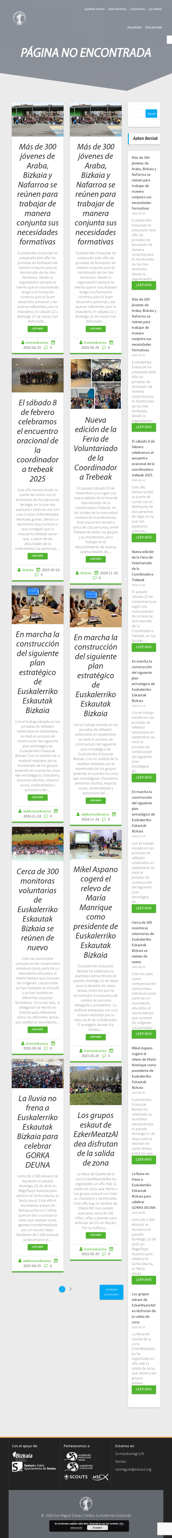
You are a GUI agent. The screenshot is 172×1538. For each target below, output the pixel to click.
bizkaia (27, 569)
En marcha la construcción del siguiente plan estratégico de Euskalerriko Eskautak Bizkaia (38, 673)
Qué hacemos (117, 9)
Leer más (37, 329)
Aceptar (97, 1527)
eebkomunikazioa (37, 811)
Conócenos (137, 9)
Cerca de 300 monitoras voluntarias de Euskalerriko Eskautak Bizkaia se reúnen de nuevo (38, 910)
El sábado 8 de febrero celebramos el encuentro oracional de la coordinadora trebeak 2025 (38, 441)
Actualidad (134, 27)
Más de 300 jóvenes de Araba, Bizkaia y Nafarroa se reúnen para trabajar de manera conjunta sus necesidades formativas (38, 195)
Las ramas (155, 9)
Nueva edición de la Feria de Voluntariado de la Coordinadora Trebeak (96, 449)
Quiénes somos (95, 9)
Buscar (152, 113)
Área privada (153, 27)
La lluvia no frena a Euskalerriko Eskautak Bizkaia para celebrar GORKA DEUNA (144, 1190)
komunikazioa (37, 342)
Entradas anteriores (111, 1292)
